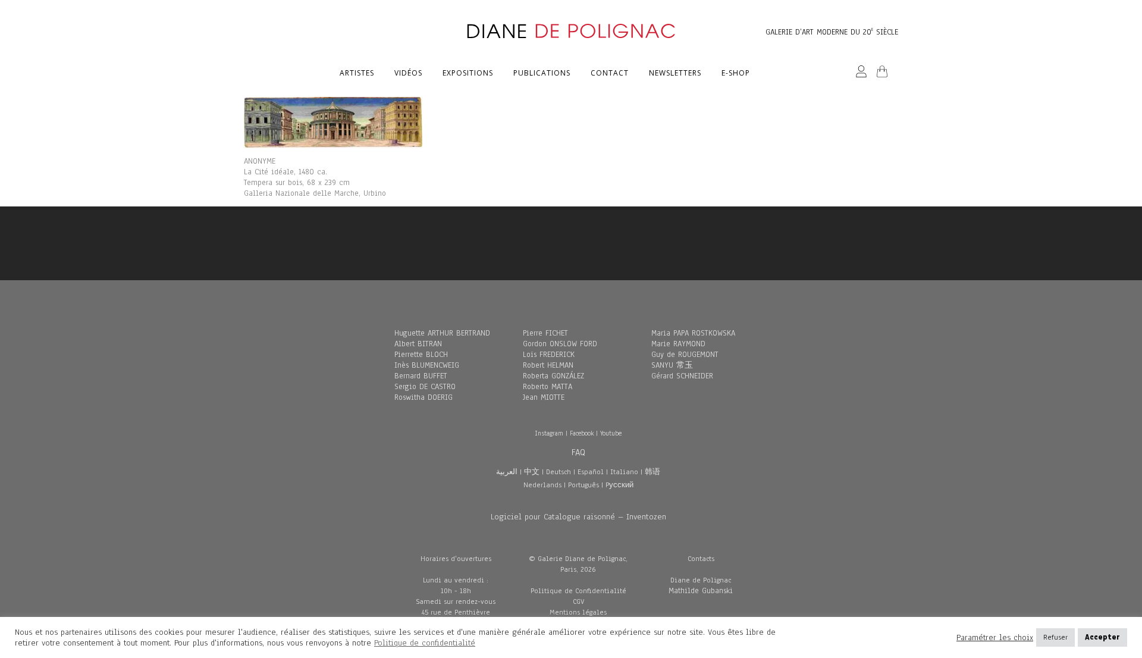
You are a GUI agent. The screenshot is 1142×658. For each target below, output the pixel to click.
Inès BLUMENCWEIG (426, 365)
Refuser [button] (1055, 637)
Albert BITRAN (418, 344)
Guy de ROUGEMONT (685, 354)
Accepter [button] (1102, 637)
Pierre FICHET (545, 333)
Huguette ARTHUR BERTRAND (442, 333)
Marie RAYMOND (678, 344)
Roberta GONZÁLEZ (553, 376)
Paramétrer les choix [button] (994, 637)
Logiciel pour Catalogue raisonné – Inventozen (578, 516)
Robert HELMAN (548, 365)
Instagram (549, 433)
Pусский (619, 485)
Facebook (582, 433)
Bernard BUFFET (420, 376)
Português (583, 485)
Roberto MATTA (547, 386)
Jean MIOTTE (543, 397)
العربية (506, 472)
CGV (578, 601)
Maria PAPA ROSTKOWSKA (693, 333)
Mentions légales (578, 612)
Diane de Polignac (700, 580)
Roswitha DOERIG (423, 397)
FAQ (578, 452)
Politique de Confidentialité (578, 591)
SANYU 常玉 (672, 365)
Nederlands (542, 485)
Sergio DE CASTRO (425, 386)
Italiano (624, 472)
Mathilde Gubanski (701, 590)
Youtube (611, 433)
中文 (531, 472)
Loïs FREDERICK (549, 354)
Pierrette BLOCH (421, 354)
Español (591, 472)
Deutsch (558, 472)
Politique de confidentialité (424, 642)
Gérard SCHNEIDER (682, 376)
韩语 (652, 472)
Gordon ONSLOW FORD (560, 344)
